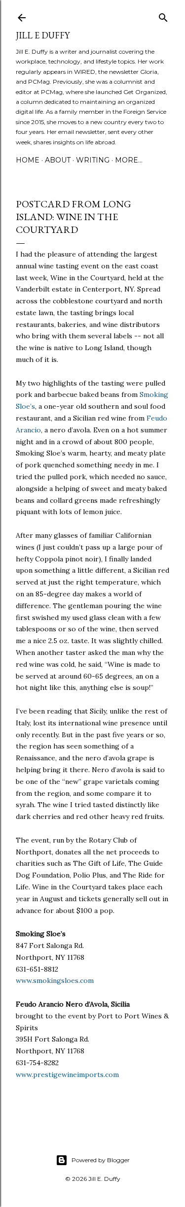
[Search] (163, 15)
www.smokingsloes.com (55, 980)
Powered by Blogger (101, 1160)
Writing (93, 160)
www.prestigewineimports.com (67, 1074)
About (58, 160)
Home (27, 160)
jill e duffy (43, 35)
